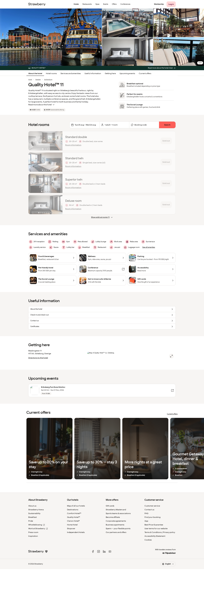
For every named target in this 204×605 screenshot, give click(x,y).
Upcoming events (127, 73)
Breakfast (32, 517)
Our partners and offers (116, 532)
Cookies (148, 540)
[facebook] (92, 551)
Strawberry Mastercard (116, 509)
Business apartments (115, 524)
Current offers (145, 73)
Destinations (72, 509)
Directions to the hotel (38, 358)
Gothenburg (48, 80)
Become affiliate (113, 517)
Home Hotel (72, 524)
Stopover (71, 528)
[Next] (59, 140)
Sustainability (34, 513)
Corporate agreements (116, 521)
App (146, 521)
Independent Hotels (76, 532)
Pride (30, 521)
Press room (33, 532)
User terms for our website (156, 528)
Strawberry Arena (36, 509)
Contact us (149, 509)
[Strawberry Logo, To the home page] (36, 4)
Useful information (93, 73)
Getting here (110, 73)
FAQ (146, 513)
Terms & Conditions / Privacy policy (159, 532)
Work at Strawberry (36, 528)
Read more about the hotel (40, 104)
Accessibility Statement (154, 536)
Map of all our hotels (76, 506)
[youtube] (109, 551)
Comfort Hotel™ (74, 513)
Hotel (30, 80)
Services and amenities (71, 73)
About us (32, 506)
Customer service (152, 506)
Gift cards (110, 506)
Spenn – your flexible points (118, 528)
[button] (45, 140)
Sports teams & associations (118, 513)
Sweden (38, 80)
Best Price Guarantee (153, 524)
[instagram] (98, 551)
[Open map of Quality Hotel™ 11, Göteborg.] (171, 356)
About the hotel (35, 73)
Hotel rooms (51, 73)
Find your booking (152, 517)
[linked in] (104, 551)
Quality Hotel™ (73, 517)
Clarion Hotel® (73, 521)
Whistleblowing (35, 524)
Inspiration (33, 536)
